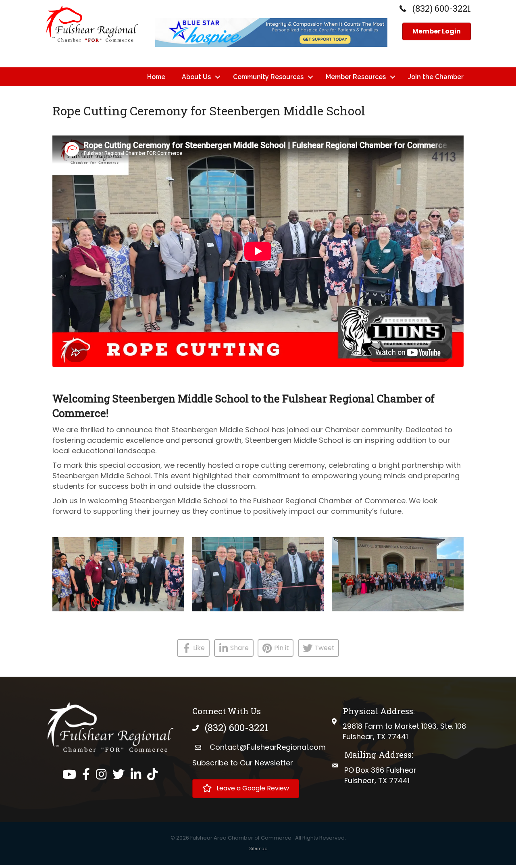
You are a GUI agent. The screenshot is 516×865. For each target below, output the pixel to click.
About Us (196, 77)
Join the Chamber (436, 77)
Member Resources (356, 77)
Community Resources (268, 77)
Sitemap (258, 849)
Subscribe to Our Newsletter (242, 763)
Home (156, 77)
